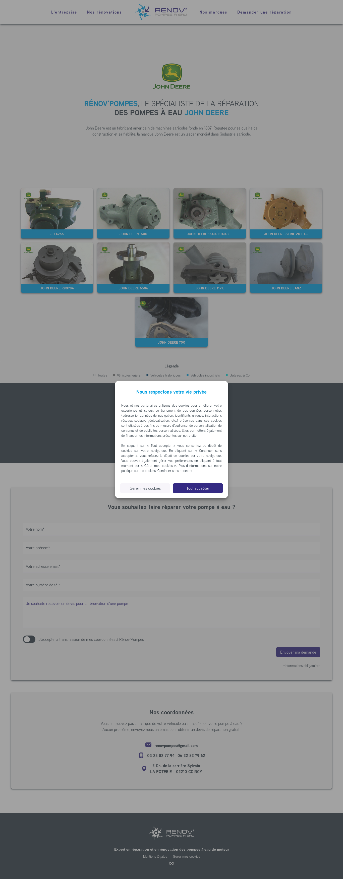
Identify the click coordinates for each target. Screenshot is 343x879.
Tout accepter (197, 488)
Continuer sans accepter (175, 470)
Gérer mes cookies (145, 488)
